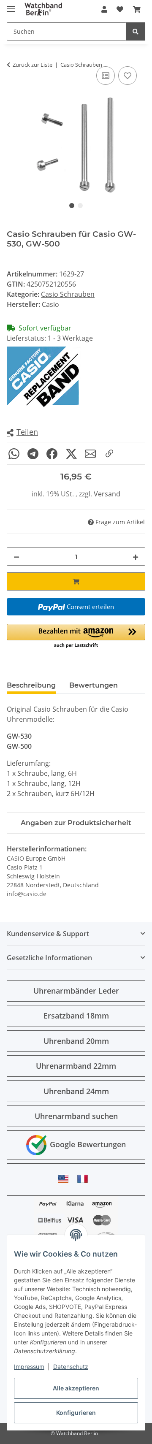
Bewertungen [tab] (93, 685)
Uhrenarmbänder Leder (76, 991)
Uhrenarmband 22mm (76, 1066)
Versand (107, 493)
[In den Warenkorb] (76, 581)
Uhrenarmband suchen (76, 1116)
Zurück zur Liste (32, 64)
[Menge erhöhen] (135, 556)
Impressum (29, 1366)
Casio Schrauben (68, 294)
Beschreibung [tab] (31, 685)
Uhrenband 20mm (76, 1041)
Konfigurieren (76, 1412)
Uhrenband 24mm (76, 1091)
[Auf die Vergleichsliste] (105, 75)
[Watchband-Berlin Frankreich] (84, 1178)
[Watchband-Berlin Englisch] (65, 1178)
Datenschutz (70, 1366)
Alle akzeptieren (76, 1388)
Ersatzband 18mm (76, 1016)
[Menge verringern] (16, 556)
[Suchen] (135, 31)
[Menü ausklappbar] (11, 5)
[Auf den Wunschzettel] (127, 75)
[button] (104, 9)
